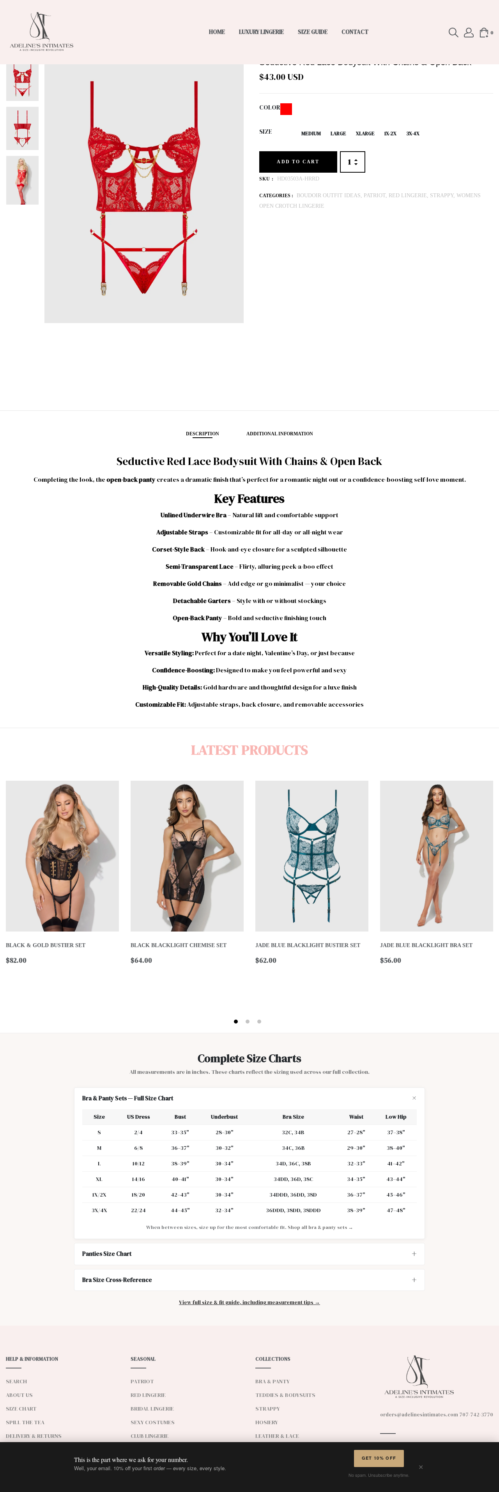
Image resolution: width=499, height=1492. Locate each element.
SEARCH (16, 1381)
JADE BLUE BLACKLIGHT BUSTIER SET (307, 945)
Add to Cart (298, 161)
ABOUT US (19, 1395)
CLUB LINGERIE (149, 1436)
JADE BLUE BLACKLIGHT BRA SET (426, 945)
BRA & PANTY (272, 1381)
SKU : (266, 179)
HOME (217, 32)
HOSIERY (266, 1422)
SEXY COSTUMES (153, 1422)
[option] (22, 81)
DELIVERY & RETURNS (34, 1436)
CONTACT (355, 32)
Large (338, 133)
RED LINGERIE (148, 1395)
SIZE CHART (21, 1408)
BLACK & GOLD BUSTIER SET (45, 945)
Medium (311, 133)
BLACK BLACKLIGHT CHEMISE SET (178, 945)
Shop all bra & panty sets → (320, 1227)
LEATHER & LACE (277, 1436)
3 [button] (260, 1022)
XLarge (365, 133)
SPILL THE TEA (25, 1422)
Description (202, 434)
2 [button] (249, 1022)
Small (284, 133)
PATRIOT (142, 1381)
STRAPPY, (443, 195)
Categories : (276, 195)
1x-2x (390, 133)
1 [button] (237, 1022)
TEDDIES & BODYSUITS (285, 1395)
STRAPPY (267, 1408)
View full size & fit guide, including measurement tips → (249, 1302)
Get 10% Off (379, 1458)
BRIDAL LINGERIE (152, 1408)
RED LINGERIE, (409, 195)
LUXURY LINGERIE (261, 32)
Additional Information (279, 434)
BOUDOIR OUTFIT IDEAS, (330, 195)
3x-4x (412, 133)
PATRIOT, (376, 195)
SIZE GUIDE (312, 32)
